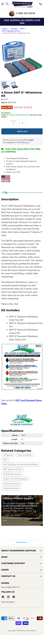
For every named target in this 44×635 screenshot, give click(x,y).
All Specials (8, 455)
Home (4, 28)
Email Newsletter (7, 602)
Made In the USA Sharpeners (15, 479)
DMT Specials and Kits (12, 469)
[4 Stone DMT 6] (5, 85)
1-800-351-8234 (12, 515)
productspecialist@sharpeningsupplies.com (21, 519)
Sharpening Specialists (20, 505)
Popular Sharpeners (11, 483)
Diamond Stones (25, 455)
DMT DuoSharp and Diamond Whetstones (20, 464)
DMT (22, 28)
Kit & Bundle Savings (11, 474)
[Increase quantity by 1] (22, 123)
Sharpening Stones (11, 488)
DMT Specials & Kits (11, 31)
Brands (14, 28)
